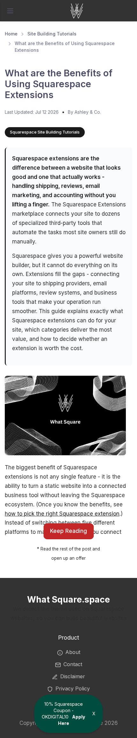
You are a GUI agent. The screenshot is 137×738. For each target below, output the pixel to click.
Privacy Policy (72, 688)
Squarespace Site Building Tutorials (45, 132)
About (72, 652)
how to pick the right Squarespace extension (62, 514)
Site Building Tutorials (51, 33)
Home (11, 33)
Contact (72, 664)
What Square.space (68, 599)
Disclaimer (72, 676)
